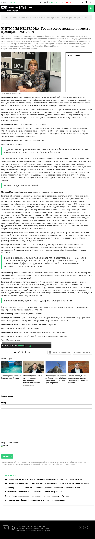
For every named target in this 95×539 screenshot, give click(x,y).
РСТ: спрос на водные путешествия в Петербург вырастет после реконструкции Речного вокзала (47, 483)
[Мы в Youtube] (86, 2)
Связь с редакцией (61, 352)
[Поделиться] (27, 346)
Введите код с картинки (11, 443)
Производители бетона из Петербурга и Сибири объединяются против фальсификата (56, 379)
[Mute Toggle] (16, 346)
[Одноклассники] (25, 352)
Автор (3, 402)
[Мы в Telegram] (90, 2)
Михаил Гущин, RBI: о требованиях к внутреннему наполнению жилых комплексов (32, 380)
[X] (22, 352)
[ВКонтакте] (15, 352)
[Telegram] (18, 352)
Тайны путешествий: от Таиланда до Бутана (11, 377)
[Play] (3, 346)
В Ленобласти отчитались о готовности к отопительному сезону (33, 492)
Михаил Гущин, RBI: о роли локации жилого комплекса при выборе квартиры (78, 379)
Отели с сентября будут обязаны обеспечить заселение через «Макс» (35, 500)
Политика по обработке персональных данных (33, 531)
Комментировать (82, 352)
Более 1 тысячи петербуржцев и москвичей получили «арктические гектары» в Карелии (43, 479)
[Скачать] (30, 346)
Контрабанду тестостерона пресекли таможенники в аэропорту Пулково (37, 496)
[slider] (21, 345)
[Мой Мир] (28, 352)
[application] (26, 346)
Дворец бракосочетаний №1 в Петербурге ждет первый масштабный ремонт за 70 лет (42, 487)
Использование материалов (26, 528)
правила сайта (43, 528)
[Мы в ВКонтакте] (82, 2)
